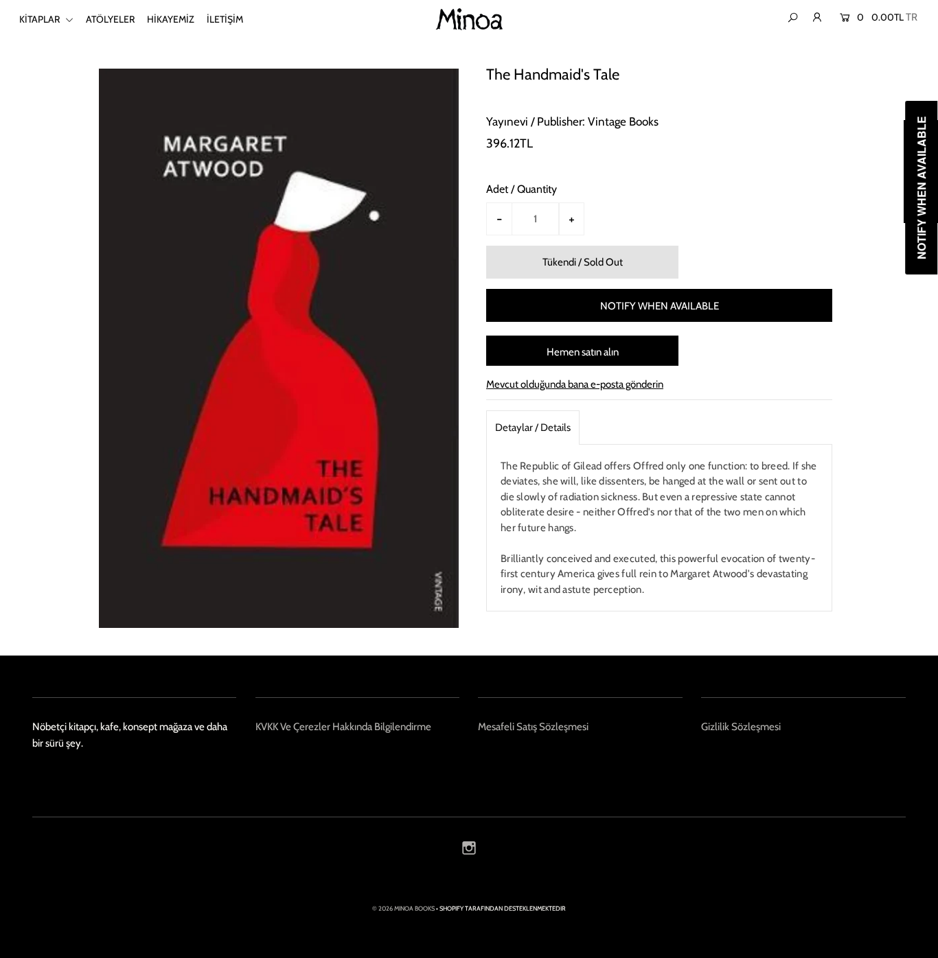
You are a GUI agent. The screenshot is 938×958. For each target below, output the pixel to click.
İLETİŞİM (225, 19)
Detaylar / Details (533, 427)
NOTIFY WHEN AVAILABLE (659, 306)
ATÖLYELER (110, 19)
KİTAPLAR (40, 19)
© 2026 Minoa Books (403, 908)
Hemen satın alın (583, 352)
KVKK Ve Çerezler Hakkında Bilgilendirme (343, 727)
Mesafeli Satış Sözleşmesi (533, 727)
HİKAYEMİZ (170, 19)
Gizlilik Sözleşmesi (741, 727)
